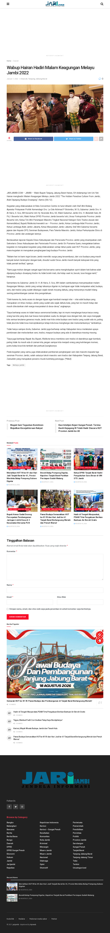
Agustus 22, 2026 (14, 485)
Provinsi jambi (79, 840)
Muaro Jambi (46, 850)
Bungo (9, 840)
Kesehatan (44, 833)
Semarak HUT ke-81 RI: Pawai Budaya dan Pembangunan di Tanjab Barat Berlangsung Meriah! (49, 701)
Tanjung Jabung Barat (37, 79)
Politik (76, 836)
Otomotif (44, 868)
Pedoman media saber (38, 919)
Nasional (44, 857)
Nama (10, 585)
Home (9, 61)
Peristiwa (77, 833)
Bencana (10, 829)
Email (10, 597)
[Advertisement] (55, 31)
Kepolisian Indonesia (49, 822)
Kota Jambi (45, 840)
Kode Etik (10, 919)
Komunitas (45, 836)
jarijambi (16, 925)
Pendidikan (78, 829)
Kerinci (43, 826)
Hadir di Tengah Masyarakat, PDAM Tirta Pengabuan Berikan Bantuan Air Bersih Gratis (88, 517)
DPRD (9, 847)
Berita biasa (12, 836)
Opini (42, 864)
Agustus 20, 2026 (81, 482)
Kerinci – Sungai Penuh (50, 829)
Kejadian (10, 868)
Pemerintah (78, 826)
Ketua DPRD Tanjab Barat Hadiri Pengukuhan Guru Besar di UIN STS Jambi (88, 476)
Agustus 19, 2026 (47, 526)
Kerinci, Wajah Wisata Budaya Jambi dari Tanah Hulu (35, 728)
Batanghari (11, 826)
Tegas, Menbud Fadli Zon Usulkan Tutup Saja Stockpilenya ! (38, 720)
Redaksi (22, 919)
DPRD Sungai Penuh (16, 850)
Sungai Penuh (79, 847)
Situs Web (61, 597)
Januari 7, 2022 (12, 79)
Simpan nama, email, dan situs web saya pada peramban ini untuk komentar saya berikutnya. (50, 609)
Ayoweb (33, 925)
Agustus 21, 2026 (47, 482)
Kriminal (43, 843)
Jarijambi (11, 864)
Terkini (76, 864)
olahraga (44, 861)
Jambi (9, 861)
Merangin (44, 847)
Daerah (16, 61)
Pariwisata (77, 822)
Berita (9, 833)
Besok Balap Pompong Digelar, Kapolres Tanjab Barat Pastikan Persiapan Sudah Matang (54, 476)
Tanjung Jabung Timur (83, 857)
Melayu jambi (18, 365)
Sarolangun (78, 843)
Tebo (75, 861)
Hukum (10, 857)
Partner (54, 919)
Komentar (12, 551)
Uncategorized (79, 868)
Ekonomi (11, 854)
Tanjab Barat (78, 850)
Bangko (10, 822)
